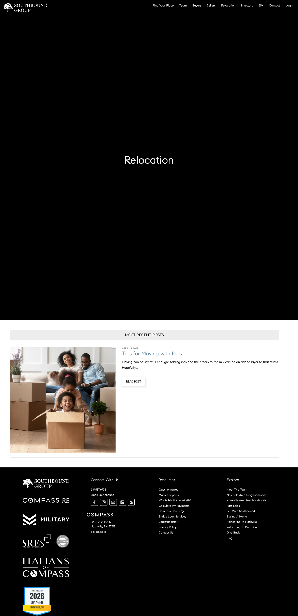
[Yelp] (131, 502)
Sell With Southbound (241, 511)
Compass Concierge (172, 511)
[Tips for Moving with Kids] (63, 400)
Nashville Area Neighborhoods (246, 495)
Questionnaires (168, 489)
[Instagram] (103, 502)
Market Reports (169, 495)
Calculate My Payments (174, 506)
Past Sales (233, 506)
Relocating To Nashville (242, 522)
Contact (274, 5)
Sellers (211, 5)
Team (183, 5)
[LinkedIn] (122, 502)
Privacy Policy (167, 527)
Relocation (228, 5)
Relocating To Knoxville (242, 527)
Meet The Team (237, 489)
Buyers (196, 5)
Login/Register (168, 522)
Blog (230, 538)
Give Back (233, 532)
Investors (247, 5)
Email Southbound (102, 495)
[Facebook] (94, 502)
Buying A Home (237, 516)
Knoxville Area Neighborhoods (246, 500)
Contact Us (166, 532)
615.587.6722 (98, 489)
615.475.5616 (98, 532)
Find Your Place (163, 5)
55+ (260, 5)
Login (289, 5)
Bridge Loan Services (172, 516)
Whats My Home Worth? (175, 500)
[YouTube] (113, 502)
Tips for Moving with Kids (152, 353)
